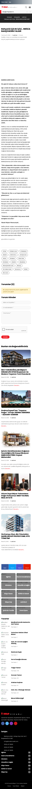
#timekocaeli (13, 251)
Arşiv (10, 2)
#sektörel (21, 258)
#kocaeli (5, 273)
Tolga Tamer (16, 668)
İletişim (22, 786)
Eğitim (15, 752)
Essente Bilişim (12, 783)
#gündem (5, 262)
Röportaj (15, 772)
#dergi (5, 255)
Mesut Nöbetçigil (17, 698)
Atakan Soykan (17, 682)
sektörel (24, 17)
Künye (9, 786)
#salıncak (18, 269)
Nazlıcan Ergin (16, 652)
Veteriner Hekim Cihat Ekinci (19, 633)
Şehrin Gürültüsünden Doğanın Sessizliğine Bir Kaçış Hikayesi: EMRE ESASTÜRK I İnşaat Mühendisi (15, 454)
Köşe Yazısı (15, 765)
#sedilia (14, 262)
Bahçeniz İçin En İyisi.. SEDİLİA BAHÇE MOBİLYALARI (17, 19)
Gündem (15, 759)
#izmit (26, 269)
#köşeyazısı (23, 255)
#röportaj (13, 255)
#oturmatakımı (7, 269)
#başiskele (22, 262)
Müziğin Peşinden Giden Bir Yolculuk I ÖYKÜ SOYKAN (14, 12)
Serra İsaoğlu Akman (19, 659)
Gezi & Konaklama (15, 756)
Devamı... (17, 385)
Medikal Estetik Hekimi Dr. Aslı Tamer (20, 623)
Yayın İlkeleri (16, 786)
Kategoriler (17, 17)
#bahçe (19, 265)
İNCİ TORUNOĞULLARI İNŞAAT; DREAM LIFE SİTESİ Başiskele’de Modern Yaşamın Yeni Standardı (15, 372)
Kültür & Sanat (15, 769)
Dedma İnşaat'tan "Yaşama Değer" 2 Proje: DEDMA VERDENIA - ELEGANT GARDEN (15, 412)
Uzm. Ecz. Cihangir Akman (20, 690)
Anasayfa (9, 17)
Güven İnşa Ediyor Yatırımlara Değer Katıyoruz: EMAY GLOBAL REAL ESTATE (15, 495)
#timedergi (23, 251)
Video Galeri (4, 2)
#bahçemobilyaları (8, 265)
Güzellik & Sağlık (15, 762)
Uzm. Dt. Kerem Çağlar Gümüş (19, 642)
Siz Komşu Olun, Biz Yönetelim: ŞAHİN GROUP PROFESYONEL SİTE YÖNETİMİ (15, 536)
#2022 (4, 258)
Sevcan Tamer (16, 675)
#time (4, 251)
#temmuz (12, 258)
